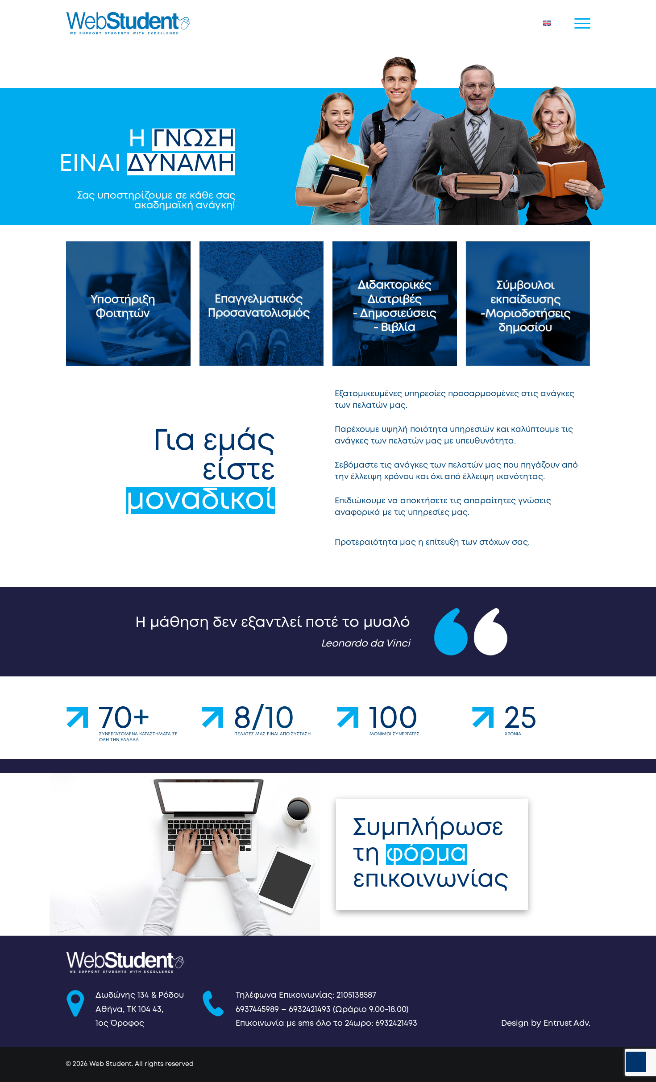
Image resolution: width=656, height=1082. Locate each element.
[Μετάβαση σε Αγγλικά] (549, 23)
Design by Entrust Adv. (545, 1023)
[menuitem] (549, 23)
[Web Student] (128, 23)
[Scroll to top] (636, 1061)
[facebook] (544, 1066)
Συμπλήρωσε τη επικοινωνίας (430, 854)
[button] (582, 23)
